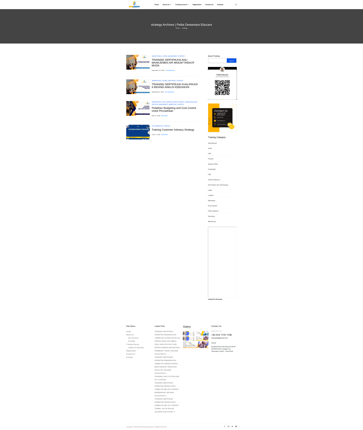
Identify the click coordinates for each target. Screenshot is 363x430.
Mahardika (164, 115)
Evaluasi (129, 357)
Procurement (212, 206)
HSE (209, 174)
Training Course (132, 344)
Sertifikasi (172, 80)
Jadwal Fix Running (135, 348)
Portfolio (131, 341)
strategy (181, 56)
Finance (210, 159)
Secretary (211, 216)
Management (172, 56)
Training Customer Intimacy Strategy (173, 129)
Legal (210, 190)
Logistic (211, 195)
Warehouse (212, 221)
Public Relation (213, 211)
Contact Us (130, 354)
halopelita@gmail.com (219, 338)
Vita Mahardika (170, 70)
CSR (209, 153)
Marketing (211, 200)
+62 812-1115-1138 (221, 335)
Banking (170, 102)
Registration (131, 351)
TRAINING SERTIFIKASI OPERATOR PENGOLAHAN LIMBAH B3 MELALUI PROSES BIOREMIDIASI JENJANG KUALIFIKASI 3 (166, 389)
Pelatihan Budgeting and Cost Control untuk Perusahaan (174, 109)
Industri (155, 104)
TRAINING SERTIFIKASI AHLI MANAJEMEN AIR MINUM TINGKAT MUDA (173, 62)
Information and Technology (218, 185)
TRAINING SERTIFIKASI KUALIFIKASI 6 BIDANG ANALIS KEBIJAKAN (175, 86)
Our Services (133, 338)
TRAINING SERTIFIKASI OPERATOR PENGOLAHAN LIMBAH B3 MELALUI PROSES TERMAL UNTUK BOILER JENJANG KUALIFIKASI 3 (166, 405)
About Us (130, 335)
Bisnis (175, 102)
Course (164, 56)
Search (231, 61)
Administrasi (212, 143)
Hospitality (212, 169)
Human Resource (214, 180)
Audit (210, 148)
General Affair (213, 164)
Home (178, 28)
